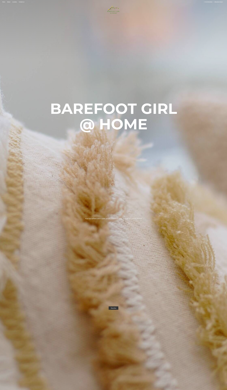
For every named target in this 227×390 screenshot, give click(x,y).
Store (3, 2)
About (8, 2)
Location (14, 2)
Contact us (21, 2)
